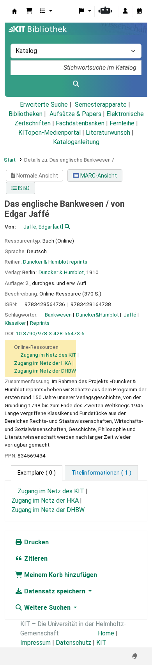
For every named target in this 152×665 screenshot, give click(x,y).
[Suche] (76, 84)
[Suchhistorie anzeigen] (139, 11)
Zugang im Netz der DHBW (45, 371)
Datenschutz (73, 642)
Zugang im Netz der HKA (42, 363)
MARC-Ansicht (98, 175)
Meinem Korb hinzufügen (60, 575)
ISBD (23, 188)
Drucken (36, 542)
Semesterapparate (101, 104)
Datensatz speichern (55, 591)
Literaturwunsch (108, 132)
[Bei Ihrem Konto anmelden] (125, 11)
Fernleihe (122, 123)
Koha (14, 11)
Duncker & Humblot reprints (55, 262)
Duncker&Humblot (97, 314)
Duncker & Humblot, (62, 272)
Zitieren (35, 558)
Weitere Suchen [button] (47, 607)
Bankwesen (58, 314)
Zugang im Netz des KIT (48, 355)
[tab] (101, 473)
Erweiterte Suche (44, 104)
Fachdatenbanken (80, 123)
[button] (29, 11)
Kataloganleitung (76, 142)
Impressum (35, 642)
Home (106, 633)
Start (10, 160)
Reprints (39, 323)
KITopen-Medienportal (49, 132)
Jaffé (130, 314)
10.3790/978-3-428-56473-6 (50, 333)
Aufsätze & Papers (75, 114)
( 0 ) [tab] (37, 473)
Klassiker (15, 323)
